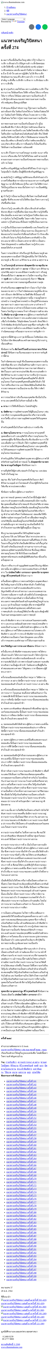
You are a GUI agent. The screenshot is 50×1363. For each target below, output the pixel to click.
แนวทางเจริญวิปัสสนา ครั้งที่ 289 (21, 1242)
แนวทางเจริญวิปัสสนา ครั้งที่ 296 (21, 1266)
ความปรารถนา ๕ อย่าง (28, 1062)
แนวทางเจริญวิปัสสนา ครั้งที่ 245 (21, 1094)
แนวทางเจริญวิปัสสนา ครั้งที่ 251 (21, 1115)
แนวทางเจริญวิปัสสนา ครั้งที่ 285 (21, 1229)
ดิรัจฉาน (14, 1065)
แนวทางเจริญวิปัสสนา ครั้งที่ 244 (21, 1091)
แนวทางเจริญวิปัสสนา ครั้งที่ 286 (21, 1232)
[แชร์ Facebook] (38, 27)
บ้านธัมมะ (11, 7)
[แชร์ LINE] (45, 27)
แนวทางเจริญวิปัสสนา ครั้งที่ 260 (21, 1145)
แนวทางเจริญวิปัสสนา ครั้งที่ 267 (21, 1168)
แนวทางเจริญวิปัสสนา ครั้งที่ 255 (21, 1128)
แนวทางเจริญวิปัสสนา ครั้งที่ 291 (21, 1249)
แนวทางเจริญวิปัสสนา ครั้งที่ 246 (21, 1098)
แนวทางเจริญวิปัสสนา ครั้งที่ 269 (21, 1175)
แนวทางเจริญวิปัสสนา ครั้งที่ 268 (21, 1172)
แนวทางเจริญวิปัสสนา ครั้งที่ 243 (21, 1088)
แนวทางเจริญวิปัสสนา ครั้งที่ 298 (21, 1273)
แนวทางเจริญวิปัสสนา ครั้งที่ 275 (21, 1195)
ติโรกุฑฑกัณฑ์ (26, 1065)
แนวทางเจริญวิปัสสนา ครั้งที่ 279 (21, 1209)
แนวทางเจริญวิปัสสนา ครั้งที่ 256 (21, 1131)
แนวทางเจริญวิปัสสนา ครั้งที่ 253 (21, 1121)
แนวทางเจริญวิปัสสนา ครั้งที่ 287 (21, 1236)
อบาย (14, 1072)
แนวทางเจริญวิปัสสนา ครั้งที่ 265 (21, 1162)
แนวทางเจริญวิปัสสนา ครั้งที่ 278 (21, 1205)
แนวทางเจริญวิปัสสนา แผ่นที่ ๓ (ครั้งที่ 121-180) (22, 1323)
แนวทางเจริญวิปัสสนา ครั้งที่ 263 (21, 1155)
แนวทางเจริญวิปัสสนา (16, 14)
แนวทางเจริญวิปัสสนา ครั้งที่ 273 (21, 1189)
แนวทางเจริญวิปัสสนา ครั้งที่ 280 (21, 1212)
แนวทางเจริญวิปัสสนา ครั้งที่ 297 (21, 1269)
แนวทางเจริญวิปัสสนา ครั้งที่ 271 (21, 1182)
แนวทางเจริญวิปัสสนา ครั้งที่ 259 (21, 1142)
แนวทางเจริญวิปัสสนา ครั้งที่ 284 (21, 1226)
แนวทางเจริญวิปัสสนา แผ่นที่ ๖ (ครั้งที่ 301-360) (22, 1310)
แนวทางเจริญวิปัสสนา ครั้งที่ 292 (21, 1253)
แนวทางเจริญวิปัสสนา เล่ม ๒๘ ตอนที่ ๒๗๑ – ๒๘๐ (24, 1050)
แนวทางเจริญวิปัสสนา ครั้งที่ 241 (21, 1081)
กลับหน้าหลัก (7, 32)
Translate (21, 21)
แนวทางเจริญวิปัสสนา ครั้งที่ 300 (21, 1279)
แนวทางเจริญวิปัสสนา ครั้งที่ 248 (21, 1105)
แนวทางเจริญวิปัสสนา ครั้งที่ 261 (21, 1148)
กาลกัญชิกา (11, 1062)
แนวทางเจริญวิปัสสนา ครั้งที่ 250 (21, 1111)
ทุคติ (36, 1065)
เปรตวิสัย (36, 1072)
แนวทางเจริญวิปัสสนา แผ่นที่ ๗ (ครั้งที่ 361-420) (22, 1303)
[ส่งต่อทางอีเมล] (31, 27)
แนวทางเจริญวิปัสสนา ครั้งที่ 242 (21, 1084)
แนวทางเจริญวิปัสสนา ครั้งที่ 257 (21, 1135)
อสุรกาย (22, 1072)
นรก (41, 1065)
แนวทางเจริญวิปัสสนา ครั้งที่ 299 (21, 1276)
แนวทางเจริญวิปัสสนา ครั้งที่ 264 (21, 1158)
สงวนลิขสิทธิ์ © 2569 (10, 1344)
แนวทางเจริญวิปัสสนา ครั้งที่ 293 (21, 1256)
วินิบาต (8, 1072)
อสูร (29, 1072)
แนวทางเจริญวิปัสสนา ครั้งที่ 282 (21, 1219)
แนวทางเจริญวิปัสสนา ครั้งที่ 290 (21, 1246)
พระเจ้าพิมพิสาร (24, 1069)
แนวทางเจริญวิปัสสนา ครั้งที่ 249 (21, 1108)
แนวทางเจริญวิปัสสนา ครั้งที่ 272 (21, 1185)
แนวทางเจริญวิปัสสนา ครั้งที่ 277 (21, 1202)
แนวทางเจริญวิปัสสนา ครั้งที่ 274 (21, 1192)
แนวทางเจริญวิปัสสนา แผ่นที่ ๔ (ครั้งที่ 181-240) (22, 1317)
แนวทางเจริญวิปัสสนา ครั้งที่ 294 (21, 1259)
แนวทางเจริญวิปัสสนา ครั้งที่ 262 (21, 1152)
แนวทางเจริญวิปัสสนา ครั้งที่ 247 (21, 1101)
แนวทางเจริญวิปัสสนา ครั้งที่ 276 (21, 1199)
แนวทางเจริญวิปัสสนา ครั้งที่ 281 (21, 1216)
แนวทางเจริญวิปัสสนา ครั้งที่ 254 (21, 1125)
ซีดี (7, 11)
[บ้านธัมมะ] (12, 2)
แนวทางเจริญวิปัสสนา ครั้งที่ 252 (21, 1118)
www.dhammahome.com (11, 1347)
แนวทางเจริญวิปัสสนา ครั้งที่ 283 (21, 1222)
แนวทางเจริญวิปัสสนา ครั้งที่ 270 (21, 1179)
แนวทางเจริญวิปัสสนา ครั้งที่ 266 (21, 1165)
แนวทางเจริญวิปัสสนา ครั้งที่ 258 (21, 1138)
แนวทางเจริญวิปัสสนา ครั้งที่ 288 (21, 1239)
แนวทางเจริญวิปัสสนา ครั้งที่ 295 (21, 1263)
